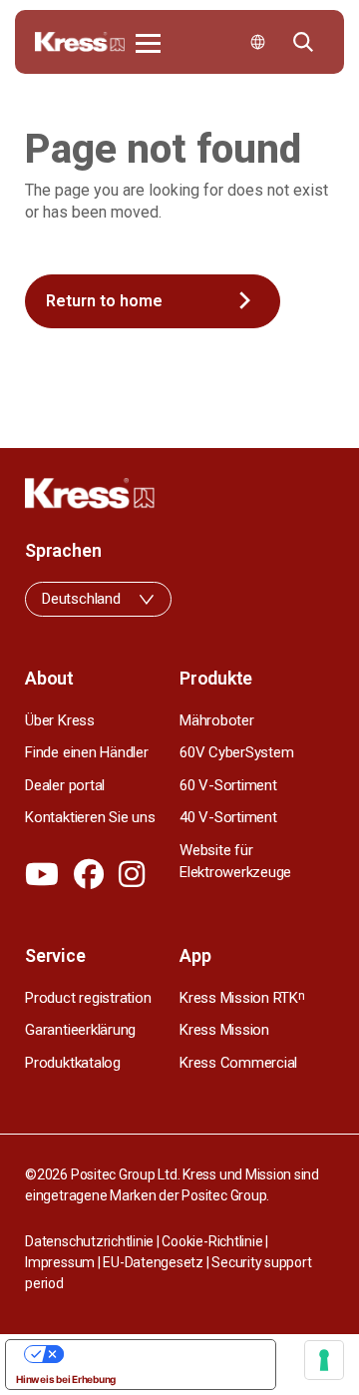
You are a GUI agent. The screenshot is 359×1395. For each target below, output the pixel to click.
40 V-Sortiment (228, 817)
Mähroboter (217, 720)
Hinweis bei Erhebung (66, 1379)
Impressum (60, 1262)
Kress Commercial (238, 1063)
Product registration (88, 998)
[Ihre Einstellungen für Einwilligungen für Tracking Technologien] (324, 1360)
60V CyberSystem (236, 752)
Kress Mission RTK (242, 998)
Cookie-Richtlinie (212, 1241)
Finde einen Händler (86, 752)
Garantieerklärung (80, 1030)
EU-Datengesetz (153, 1262)
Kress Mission (224, 1030)
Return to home (104, 300)
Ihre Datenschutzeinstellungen (160, 1354)
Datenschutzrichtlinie (89, 1241)
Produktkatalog (73, 1063)
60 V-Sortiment (228, 785)
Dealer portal (65, 785)
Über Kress (60, 720)
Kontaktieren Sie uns (90, 817)
